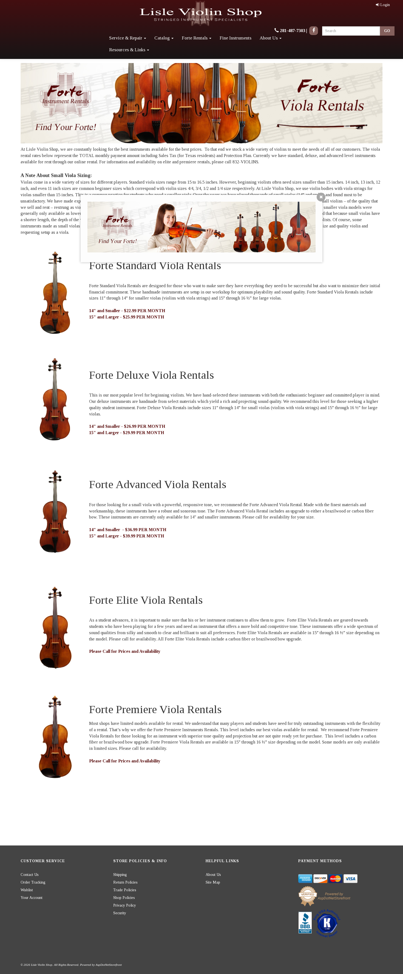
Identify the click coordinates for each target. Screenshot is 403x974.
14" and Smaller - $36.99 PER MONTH (127, 529)
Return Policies (125, 882)
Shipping (120, 875)
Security (119, 913)
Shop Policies (124, 898)
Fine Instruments (235, 38)
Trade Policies (124, 890)
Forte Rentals (195, 38)
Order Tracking (33, 882)
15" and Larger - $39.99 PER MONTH (126, 536)
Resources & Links (127, 49)
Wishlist (27, 890)
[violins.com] (201, 13)
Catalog (162, 38)
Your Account (31, 898)
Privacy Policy (124, 905)
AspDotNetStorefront (109, 964)
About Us (269, 38)
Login (385, 5)
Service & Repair (126, 38)
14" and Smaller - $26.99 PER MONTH (127, 426)
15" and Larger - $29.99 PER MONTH (126, 432)
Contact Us (30, 875)
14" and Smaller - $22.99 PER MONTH (127, 310)
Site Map (213, 882)
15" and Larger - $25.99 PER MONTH (126, 317)
